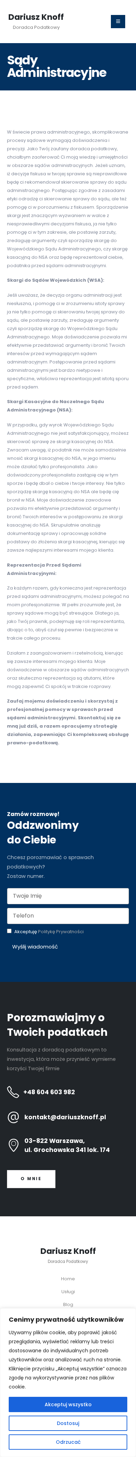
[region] (68, 1382)
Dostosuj (68, 1423)
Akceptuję (49, 931)
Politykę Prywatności (61, 931)
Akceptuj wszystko (68, 1404)
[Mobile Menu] (118, 21)
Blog (68, 1304)
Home (68, 1278)
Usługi (68, 1291)
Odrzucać (68, 1442)
